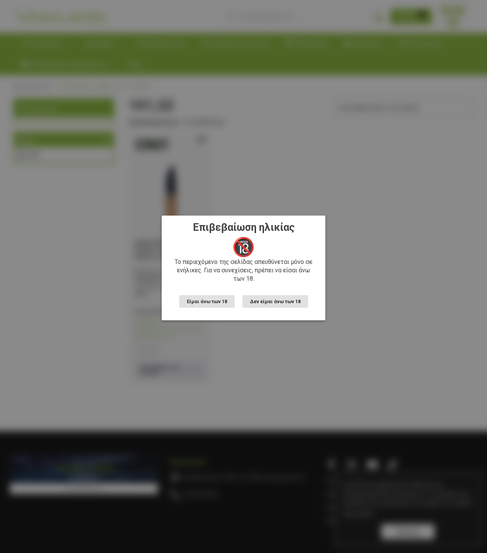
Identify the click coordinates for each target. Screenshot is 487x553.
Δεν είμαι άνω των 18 (275, 301)
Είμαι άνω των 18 (207, 301)
